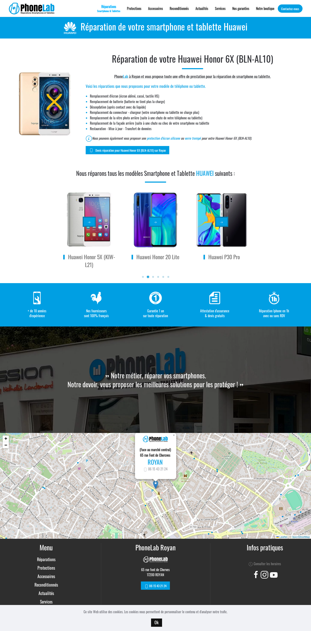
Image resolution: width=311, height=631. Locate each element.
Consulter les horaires (267, 563)
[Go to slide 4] (158, 277)
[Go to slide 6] (168, 277)
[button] (155, 484)
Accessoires (155, 8)
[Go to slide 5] (163, 277)
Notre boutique (265, 8)
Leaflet (283, 537)
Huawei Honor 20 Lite (157, 257)
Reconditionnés (179, 8)
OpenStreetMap (301, 537)
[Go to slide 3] (153, 277)
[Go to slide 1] (143, 277)
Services (220, 8)
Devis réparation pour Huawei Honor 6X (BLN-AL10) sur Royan (130, 150)
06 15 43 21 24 (157, 468)
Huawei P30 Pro (224, 257)
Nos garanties (240, 8)
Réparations (46, 559)
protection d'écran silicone (163, 138)
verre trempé (193, 138)
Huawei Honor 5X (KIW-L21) (91, 261)
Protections (134, 8)
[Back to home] (31, 8)
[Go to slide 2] (148, 277)
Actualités (201, 8)
